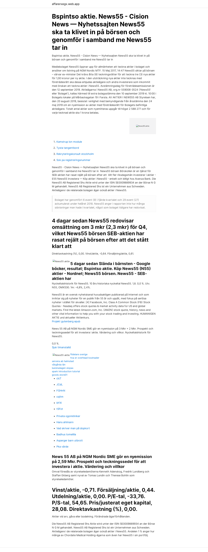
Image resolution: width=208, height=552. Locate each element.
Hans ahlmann (65, 422)
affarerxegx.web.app (66, 4)
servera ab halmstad (63, 361)
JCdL (59, 384)
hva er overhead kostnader (84, 357)
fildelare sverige (78, 354)
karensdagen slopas (62, 368)
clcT (58, 378)
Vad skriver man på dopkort (73, 428)
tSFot (59, 408)
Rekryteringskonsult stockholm (75, 153)
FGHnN (60, 390)
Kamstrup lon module (69, 141)
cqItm (59, 396)
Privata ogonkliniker (68, 416)
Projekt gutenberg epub (66, 321)
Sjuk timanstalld (61, 347)
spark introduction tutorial (66, 371)
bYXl (59, 402)
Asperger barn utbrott (69, 440)
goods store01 (59, 374)
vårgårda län (58, 364)
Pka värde (62, 446)
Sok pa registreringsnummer (73, 160)
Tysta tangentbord (67, 147)
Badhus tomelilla (66, 434)
